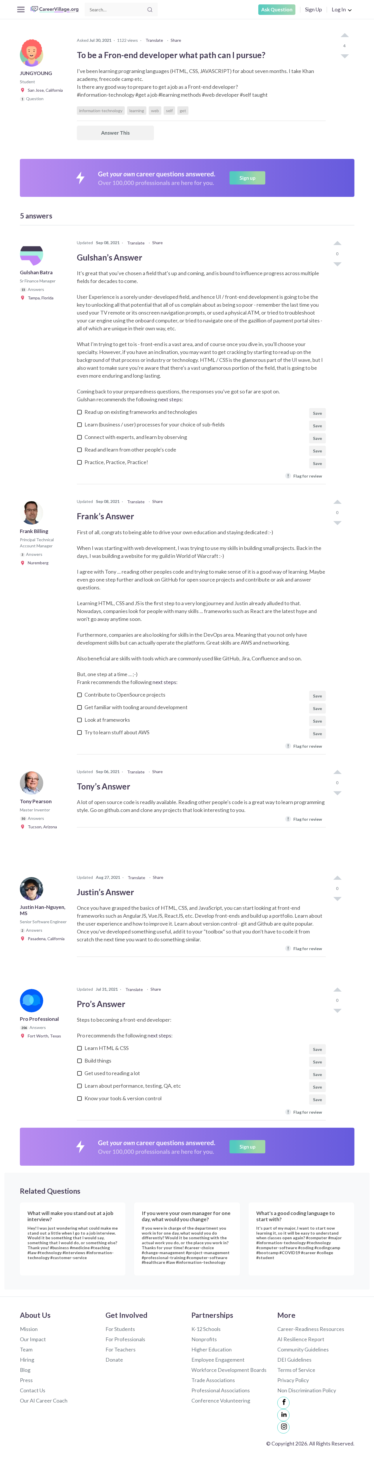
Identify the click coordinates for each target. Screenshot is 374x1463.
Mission (29, 1329)
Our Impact (33, 1339)
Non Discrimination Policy (306, 1390)
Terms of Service (296, 1370)
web (155, 110)
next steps (170, 399)
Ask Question (276, 9)
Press (26, 1380)
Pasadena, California (45, 938)
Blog (25, 1370)
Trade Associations (213, 1380)
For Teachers (120, 1349)
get (183, 110)
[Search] (150, 9)
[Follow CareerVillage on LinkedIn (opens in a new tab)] (283, 1415)
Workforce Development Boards (228, 1370)
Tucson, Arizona (41, 826)
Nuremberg (37, 562)
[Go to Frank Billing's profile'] (33, 514)
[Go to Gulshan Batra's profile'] (33, 255)
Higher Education (211, 1349)
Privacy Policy (293, 1380)
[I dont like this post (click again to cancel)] (344, 56)
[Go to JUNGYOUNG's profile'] (33, 56)
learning (136, 110)
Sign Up (313, 9)
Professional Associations (220, 1390)
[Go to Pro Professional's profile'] (33, 1002)
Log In (339, 9)
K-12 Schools (206, 1329)
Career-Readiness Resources (310, 1329)
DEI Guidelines (294, 1359)
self (169, 110)
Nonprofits (204, 1339)
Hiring (27, 1359)
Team (26, 1349)
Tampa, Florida (39, 297)
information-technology (100, 110)
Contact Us (32, 1390)
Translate (154, 40)
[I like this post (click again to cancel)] (344, 36)
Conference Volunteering (220, 1400)
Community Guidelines (303, 1349)
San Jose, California (44, 90)
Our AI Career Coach (43, 1400)
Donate (114, 1359)
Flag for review (304, 476)
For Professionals (125, 1339)
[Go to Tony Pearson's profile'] (33, 784)
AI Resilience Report (300, 1339)
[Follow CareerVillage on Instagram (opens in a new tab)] (283, 1427)
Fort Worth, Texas (43, 1035)
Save (317, 413)
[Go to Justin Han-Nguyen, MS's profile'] (33, 890)
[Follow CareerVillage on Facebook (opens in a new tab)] (283, 1403)
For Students (120, 1329)
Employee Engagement (218, 1359)
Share (176, 40)
